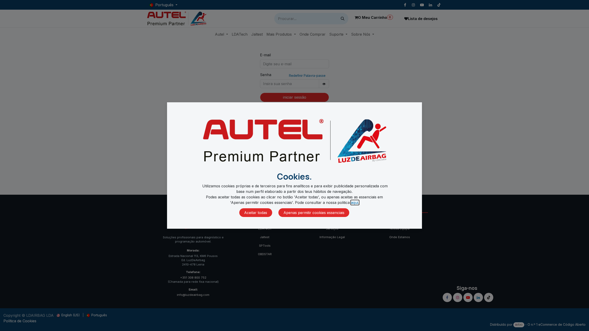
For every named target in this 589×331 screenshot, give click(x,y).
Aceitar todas (255, 212)
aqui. (355, 202)
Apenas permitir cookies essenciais (313, 212)
